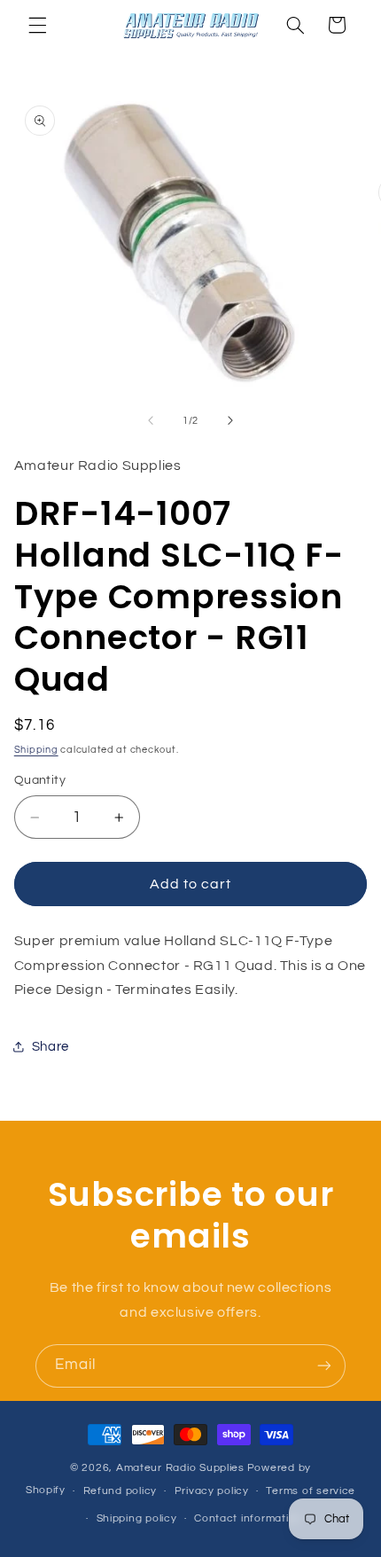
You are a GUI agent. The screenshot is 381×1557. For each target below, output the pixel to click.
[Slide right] (230, 420)
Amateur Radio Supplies (180, 1468)
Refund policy (120, 1491)
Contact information (248, 1518)
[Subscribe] (324, 1366)
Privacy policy (212, 1491)
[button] (37, 24)
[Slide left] (150, 420)
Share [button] (50, 1046)
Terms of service (310, 1491)
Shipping (36, 750)
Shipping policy (137, 1518)
